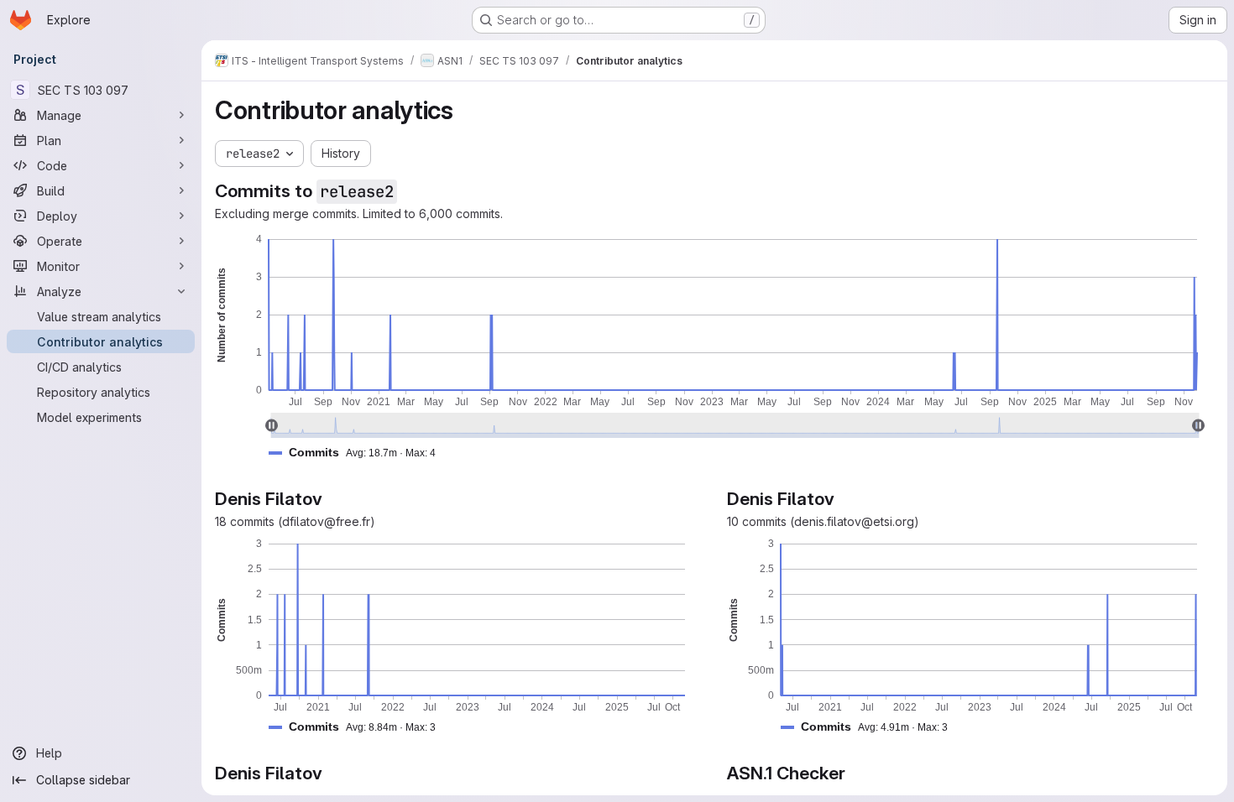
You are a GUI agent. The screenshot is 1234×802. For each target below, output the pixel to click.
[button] (359, 452)
